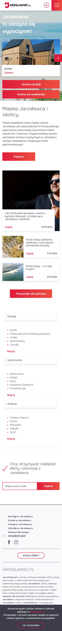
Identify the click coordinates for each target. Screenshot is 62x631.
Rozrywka (15, 424)
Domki (13, 330)
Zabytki (14, 428)
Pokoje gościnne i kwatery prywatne (30, 333)
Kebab (13, 377)
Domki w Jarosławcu (19, 520)
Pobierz (19, 156)
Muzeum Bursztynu (18, 532)
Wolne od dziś (31, 84)
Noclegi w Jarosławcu (20, 516)
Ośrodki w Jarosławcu (20, 528)
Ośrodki (14, 344)
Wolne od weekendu (31, 94)
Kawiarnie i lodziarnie (21, 384)
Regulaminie (37, 611)
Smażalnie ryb (18, 388)
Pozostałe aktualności (31, 293)
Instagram (16, 542)
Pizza (13, 381)
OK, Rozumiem (31, 625)
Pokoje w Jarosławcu (20, 524)
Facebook (9, 542)
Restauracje (16, 373)
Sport (13, 432)
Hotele (13, 337)
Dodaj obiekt (46, 5)
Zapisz (48, 486)
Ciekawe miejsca (19, 417)
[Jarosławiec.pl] (18, 5)
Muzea (13, 421)
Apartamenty (17, 341)
